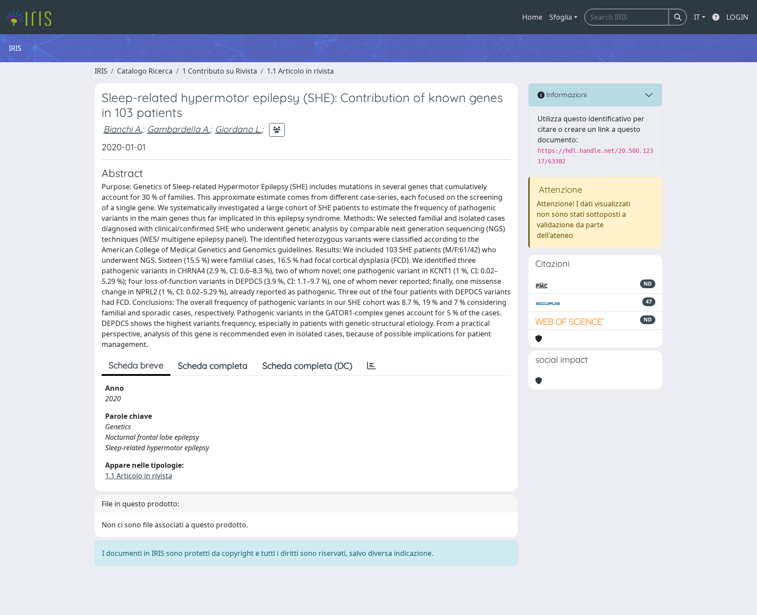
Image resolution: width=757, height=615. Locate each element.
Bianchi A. (122, 129)
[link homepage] (31, 17)
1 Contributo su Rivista (219, 71)
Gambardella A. (178, 129)
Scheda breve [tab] (136, 365)
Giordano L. (238, 129)
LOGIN (737, 17)
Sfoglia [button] (560, 17)
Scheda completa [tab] (213, 365)
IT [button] (697, 17)
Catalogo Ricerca (145, 71)
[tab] (371, 366)
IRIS (101, 71)
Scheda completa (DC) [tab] (307, 365)
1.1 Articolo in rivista (300, 71)
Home (532, 17)
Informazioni (566, 94)
